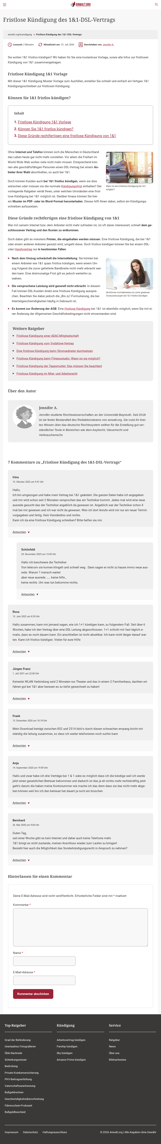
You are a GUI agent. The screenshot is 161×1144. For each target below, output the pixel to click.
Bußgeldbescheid (15, 1112)
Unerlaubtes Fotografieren (20, 1046)
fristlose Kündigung (77, 309)
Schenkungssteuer (16, 1059)
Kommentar (22, 905)
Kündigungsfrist (71, 186)
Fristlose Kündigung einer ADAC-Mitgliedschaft (48, 336)
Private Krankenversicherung (22, 1072)
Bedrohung (11, 1066)
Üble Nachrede (13, 1053)
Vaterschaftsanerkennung (20, 1085)
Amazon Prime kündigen (71, 1059)
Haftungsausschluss (55, 1132)
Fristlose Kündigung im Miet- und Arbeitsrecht (47, 373)
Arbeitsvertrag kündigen (71, 1040)
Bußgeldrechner (14, 1092)
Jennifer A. (108, 44)
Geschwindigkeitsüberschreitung (24, 1098)
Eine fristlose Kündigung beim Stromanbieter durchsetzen (55, 351)
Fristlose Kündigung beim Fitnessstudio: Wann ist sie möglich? (58, 358)
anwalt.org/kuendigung (20, 34)
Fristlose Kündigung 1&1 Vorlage (44, 122)
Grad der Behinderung (18, 1040)
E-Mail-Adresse (24, 972)
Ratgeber (114, 1040)
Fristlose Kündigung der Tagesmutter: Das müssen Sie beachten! (59, 366)
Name (18, 953)
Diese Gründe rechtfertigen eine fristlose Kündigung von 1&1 (67, 136)
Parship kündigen (67, 1046)
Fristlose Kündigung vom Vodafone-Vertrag (45, 343)
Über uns (114, 1053)
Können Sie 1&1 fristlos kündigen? (45, 129)
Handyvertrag (23, 249)
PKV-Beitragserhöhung (18, 1079)
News (112, 1046)
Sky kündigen (64, 1053)
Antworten (19, 532)
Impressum (11, 1132)
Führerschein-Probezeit (18, 1105)
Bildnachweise (117, 1059)
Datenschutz (30, 1132)
